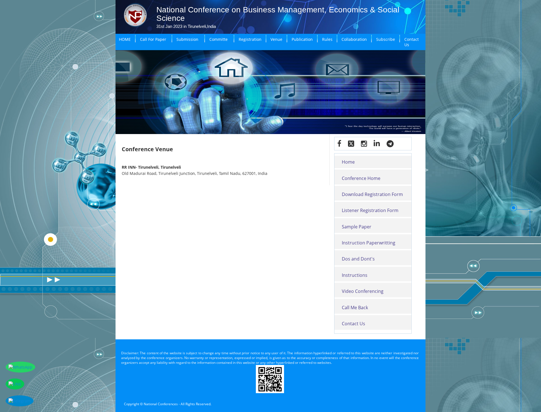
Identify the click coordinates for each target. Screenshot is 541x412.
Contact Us (411, 42)
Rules (327, 39)
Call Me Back (355, 307)
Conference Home (361, 178)
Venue (276, 39)
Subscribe (385, 39)
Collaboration (354, 39)
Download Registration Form (372, 194)
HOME (125, 39)
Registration (250, 39)
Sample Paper (356, 227)
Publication (302, 39)
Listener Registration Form (370, 210)
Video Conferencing (362, 291)
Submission (187, 39)
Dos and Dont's (358, 259)
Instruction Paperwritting (368, 243)
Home (348, 162)
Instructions (354, 275)
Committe (218, 39)
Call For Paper (153, 39)
